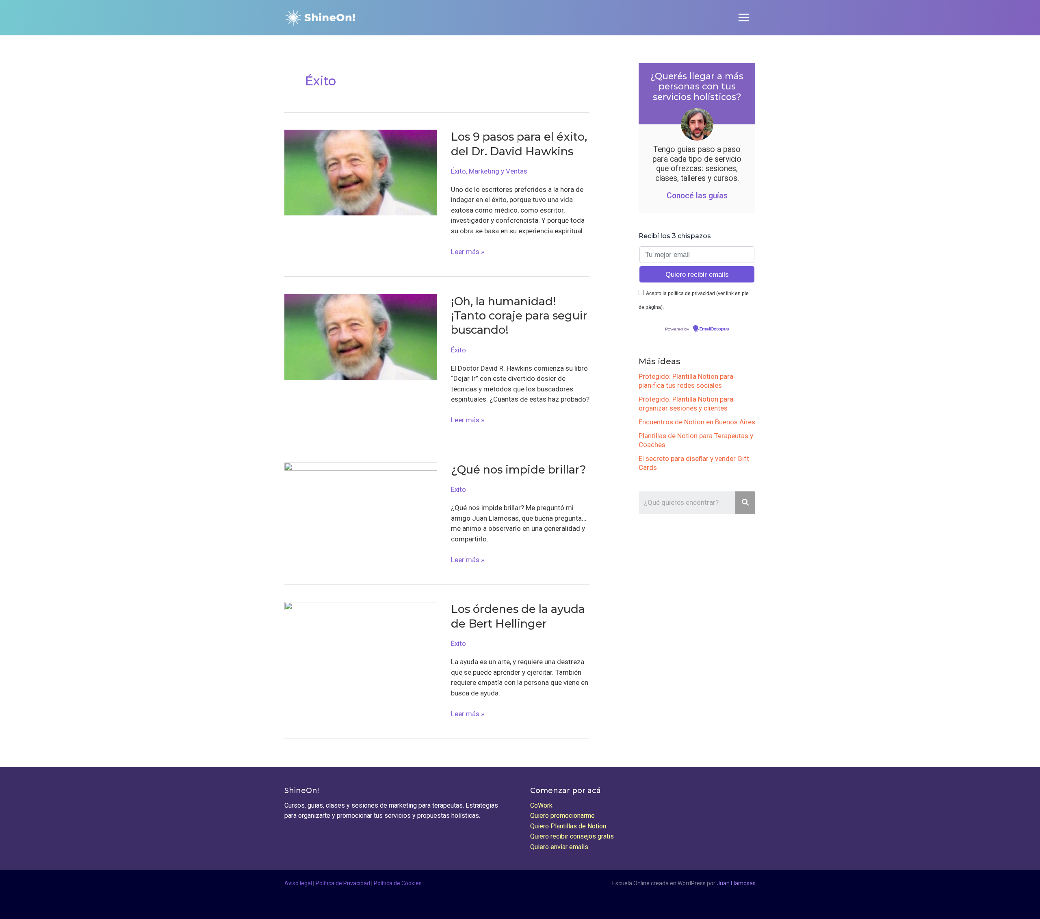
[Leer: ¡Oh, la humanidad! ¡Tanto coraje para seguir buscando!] (360, 336)
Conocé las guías (697, 195)
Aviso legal (298, 883)
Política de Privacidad (343, 883)
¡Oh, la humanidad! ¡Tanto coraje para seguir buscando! (519, 316)
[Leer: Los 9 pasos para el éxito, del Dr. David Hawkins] (360, 172)
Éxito (458, 171)
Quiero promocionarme (562, 815)
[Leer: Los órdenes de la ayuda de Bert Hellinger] (360, 644)
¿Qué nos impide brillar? (518, 469)
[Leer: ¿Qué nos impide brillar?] (360, 505)
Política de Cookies (398, 883)
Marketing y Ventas (498, 171)
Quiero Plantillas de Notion (568, 826)
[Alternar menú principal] (744, 18)
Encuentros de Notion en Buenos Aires (697, 422)
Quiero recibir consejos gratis (572, 836)
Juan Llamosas (736, 883)
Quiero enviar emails (559, 847)
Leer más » (467, 252)
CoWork (541, 805)
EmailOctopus (714, 329)
